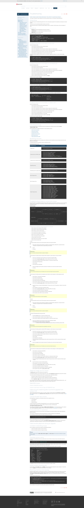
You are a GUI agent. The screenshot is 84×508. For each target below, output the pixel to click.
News (17, 505)
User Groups (27, 501)
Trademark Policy (45, 502)
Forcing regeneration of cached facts (24, 52)
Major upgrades (22, 30)
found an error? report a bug (61, 492)
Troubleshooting (22, 27)
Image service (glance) (35, 131)
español (37, 16)
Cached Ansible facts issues (22, 51)
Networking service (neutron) (36, 133)
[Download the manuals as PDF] (64, 487)
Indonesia (34, 16)
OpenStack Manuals (36, 501)
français (56, 16)
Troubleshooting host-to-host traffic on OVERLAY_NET (26, 42)
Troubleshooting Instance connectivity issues (24, 45)
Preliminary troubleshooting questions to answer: (26, 46)
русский (53, 16)
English (31, 16)
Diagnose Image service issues (22, 47)
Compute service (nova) (35, 132)
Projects (18, 501)
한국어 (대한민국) (49, 16)
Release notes (20, 20)
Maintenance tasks (22, 24)
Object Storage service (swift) (36, 136)
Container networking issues (22, 54)
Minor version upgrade (23, 29)
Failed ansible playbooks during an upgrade (24, 53)
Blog (46, 8)
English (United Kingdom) (42, 16)
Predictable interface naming (23, 55)
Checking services (20, 43)
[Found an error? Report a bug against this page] (66, 487)
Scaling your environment (23, 25)
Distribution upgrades (23, 31)
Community (36, 8)
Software (23, 8)
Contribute (27, 504)
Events (32, 8)
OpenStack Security (19, 502)
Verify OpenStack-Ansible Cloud (24, 22)
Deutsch (59, 16)
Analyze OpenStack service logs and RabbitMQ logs (26, 49)
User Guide (19, 32)
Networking (19, 39)
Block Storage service (35, 135)
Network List (20, 40)
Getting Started (36, 502)
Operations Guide (20, 21)
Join (51, 8)
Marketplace (42, 8)
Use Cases (27, 8)
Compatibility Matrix (22, 28)
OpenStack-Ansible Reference (22, 34)
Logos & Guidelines (45, 501)
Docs (49, 8)
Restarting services (20, 44)
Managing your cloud (23, 23)
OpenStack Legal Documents (48, 492)
